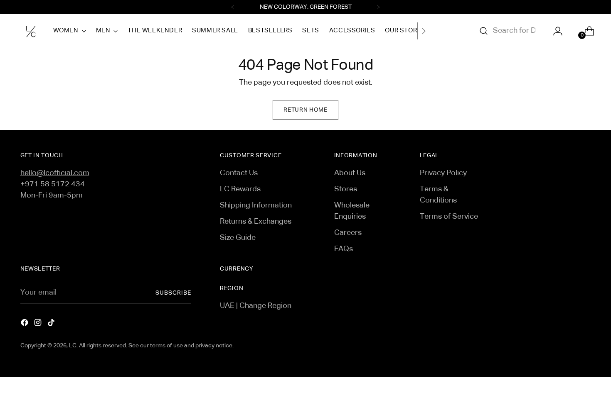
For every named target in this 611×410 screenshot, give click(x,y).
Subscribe (173, 293)
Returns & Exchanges (255, 221)
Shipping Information (256, 205)
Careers (348, 233)
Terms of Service (449, 216)
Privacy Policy (443, 173)
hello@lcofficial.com (54, 173)
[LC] (30, 30)
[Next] (378, 7)
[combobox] (514, 31)
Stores (345, 189)
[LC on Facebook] (25, 324)
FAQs (343, 249)
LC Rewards (240, 189)
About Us (349, 173)
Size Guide (238, 238)
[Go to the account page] (554, 31)
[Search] (484, 31)
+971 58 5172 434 (52, 184)
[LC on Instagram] (39, 324)
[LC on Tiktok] (52, 324)
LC (72, 346)
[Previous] (233, 7)
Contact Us (239, 173)
